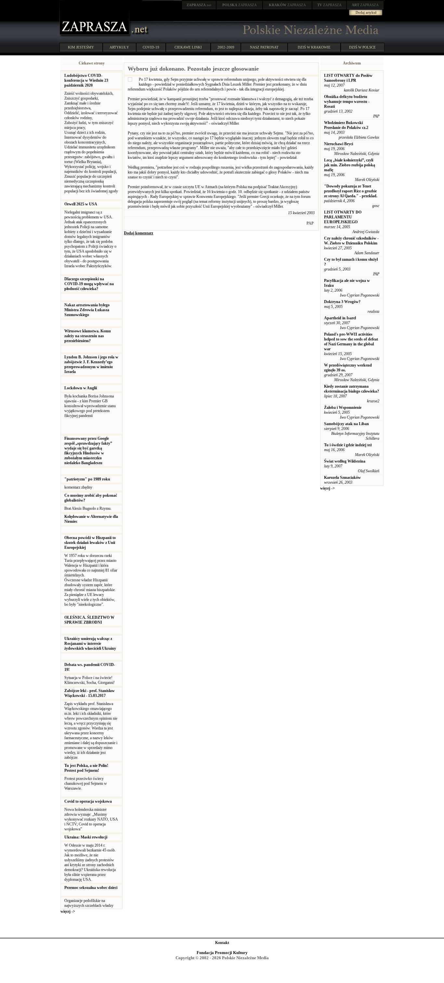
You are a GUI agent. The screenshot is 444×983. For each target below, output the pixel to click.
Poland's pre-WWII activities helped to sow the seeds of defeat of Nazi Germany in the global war (351, 341)
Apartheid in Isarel (340, 318)
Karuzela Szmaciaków (342, 477)
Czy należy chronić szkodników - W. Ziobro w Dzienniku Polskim (351, 240)
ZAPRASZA (239, 5)
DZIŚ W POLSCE (362, 47)
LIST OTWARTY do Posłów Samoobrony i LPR (348, 78)
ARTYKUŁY (119, 47)
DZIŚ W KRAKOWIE (314, 47)
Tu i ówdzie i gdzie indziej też (348, 445)
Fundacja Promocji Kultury (222, 952)
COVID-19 (151, 47)
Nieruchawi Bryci (338, 144)
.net (199, 5)
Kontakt (222, 942)
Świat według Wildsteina (344, 461)
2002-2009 (225, 47)
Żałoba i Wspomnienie (342, 407)
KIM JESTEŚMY (81, 47)
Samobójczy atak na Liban (346, 424)
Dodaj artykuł (366, 12)
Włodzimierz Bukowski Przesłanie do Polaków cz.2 (346, 125)
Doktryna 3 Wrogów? (342, 301)
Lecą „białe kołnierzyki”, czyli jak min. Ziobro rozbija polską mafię (349, 165)
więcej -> (67, 911)
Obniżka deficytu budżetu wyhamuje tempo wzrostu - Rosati (347, 101)
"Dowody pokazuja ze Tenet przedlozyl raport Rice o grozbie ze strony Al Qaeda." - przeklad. (350, 191)
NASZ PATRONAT (264, 47)
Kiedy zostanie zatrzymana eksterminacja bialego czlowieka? (351, 389)
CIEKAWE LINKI (188, 47)
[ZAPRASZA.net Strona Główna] (95, 36)
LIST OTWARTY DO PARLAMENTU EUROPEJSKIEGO (342, 217)
